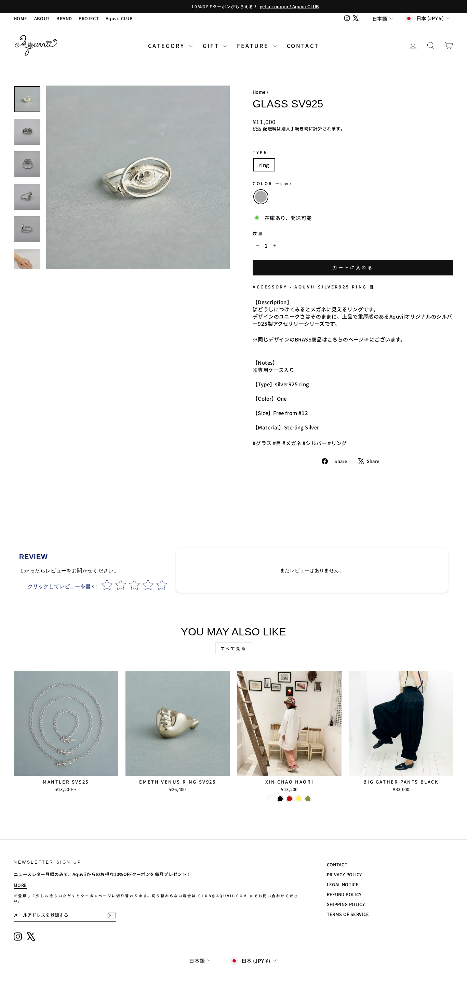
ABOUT (42, 18)
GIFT (212, 45)
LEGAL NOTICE (343, 884)
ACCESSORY (270, 286)
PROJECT (89, 18)
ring (264, 164)
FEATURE (254, 45)
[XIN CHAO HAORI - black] (280, 799)
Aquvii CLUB (119, 18)
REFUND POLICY (344, 894)
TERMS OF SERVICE (348, 914)
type (260, 152)
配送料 (270, 129)
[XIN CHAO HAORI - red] (289, 799)
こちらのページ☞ (348, 339)
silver (261, 197)
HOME (20, 18)
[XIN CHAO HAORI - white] (271, 799)
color (272, 183)
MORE (20, 885)
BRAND (64, 18)
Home (259, 92)
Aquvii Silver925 (322, 286)
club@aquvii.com (223, 895)
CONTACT (303, 45)
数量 (258, 233)
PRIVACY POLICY (344, 874)
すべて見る (234, 648)
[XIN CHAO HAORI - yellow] (298, 799)
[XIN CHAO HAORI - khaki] (308, 799)
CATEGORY (167, 45)
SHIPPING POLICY (346, 904)
